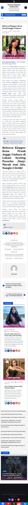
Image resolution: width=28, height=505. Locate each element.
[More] (17, 233)
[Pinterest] (11, 233)
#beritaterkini (8, 249)
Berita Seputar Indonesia (9, 62)
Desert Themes (14, 496)
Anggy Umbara (9, 258)
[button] (24, 453)
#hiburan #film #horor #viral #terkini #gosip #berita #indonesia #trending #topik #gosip (14, 255)
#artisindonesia (14, 240)
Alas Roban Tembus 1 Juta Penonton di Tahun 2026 (13, 417)
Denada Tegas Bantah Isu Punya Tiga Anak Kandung (13, 411)
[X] (6, 233)
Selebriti (10, 31)
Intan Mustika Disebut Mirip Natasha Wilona (11, 414)
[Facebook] (3, 233)
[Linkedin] (9, 233)
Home (2, 18)
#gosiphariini (14, 252)
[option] (14, 468)
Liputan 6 (10, 227)
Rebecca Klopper (18, 258)
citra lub (5, 31)
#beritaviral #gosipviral (18, 249)
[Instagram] (14, 233)
